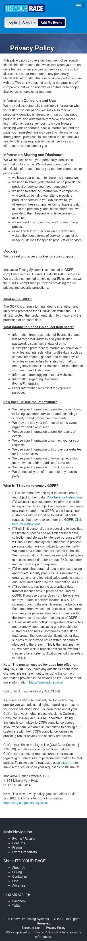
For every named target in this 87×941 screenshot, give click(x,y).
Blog (15, 881)
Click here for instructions (64, 497)
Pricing (17, 847)
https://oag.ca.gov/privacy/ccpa (25, 802)
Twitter (17, 905)
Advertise (18, 885)
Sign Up (28, 22)
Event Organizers (24, 852)
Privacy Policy (55, 927)
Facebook (19, 901)
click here (67, 762)
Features (18, 843)
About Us (18, 867)
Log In (12, 22)
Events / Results (23, 838)
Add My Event (51, 22)
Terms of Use (31, 927)
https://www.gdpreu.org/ (46, 682)
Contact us (19, 876)
